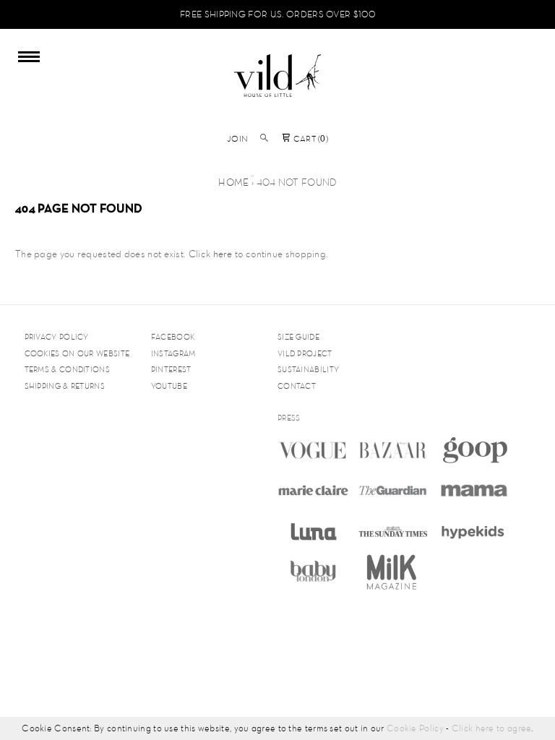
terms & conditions (67, 369)
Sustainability (308, 369)
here (223, 253)
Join (237, 139)
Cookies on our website (77, 353)
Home (233, 182)
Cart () (309, 139)
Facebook (172, 337)
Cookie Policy (415, 728)
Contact (297, 386)
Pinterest (171, 369)
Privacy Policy (57, 337)
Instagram (173, 353)
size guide (298, 337)
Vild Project (305, 353)
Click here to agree (492, 728)
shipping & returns (65, 386)
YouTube (169, 386)
